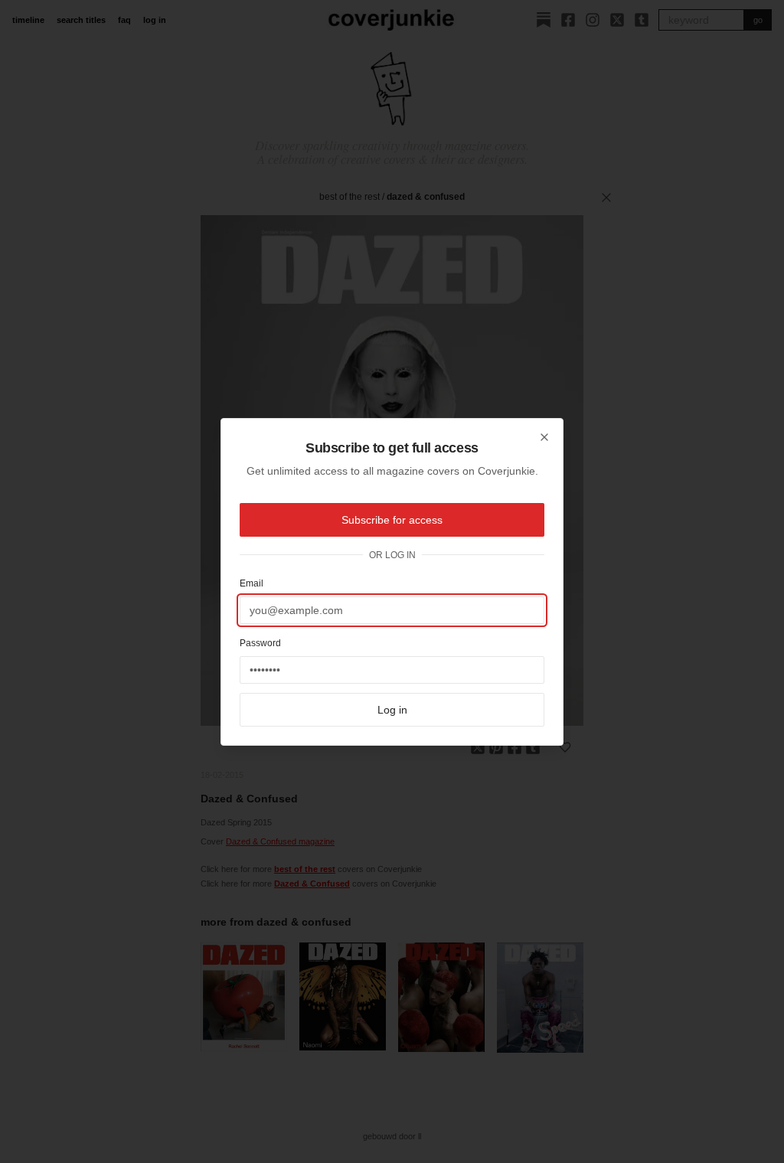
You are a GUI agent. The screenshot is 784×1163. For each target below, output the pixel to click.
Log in (392, 710)
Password (260, 643)
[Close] (544, 437)
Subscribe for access (392, 520)
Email (251, 583)
